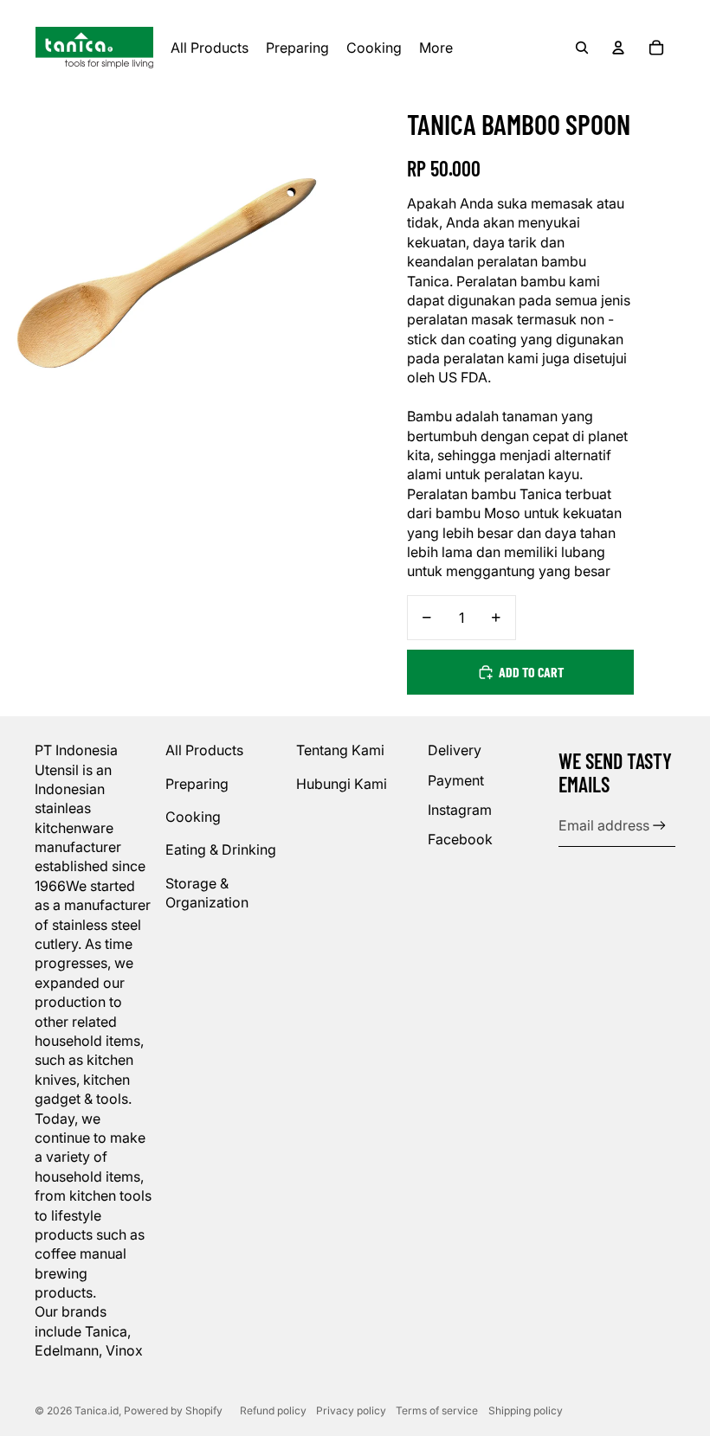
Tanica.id (96, 1410)
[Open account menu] (618, 48)
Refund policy (273, 1410)
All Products (204, 750)
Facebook (460, 839)
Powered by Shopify (173, 1410)
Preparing (197, 783)
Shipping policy (525, 1410)
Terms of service (437, 1410)
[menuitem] (436, 47)
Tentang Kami (340, 750)
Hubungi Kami (341, 783)
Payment (456, 780)
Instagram (460, 809)
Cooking (193, 816)
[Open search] (582, 48)
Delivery (454, 750)
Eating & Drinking (220, 849)
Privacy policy (351, 1410)
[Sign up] (659, 826)
